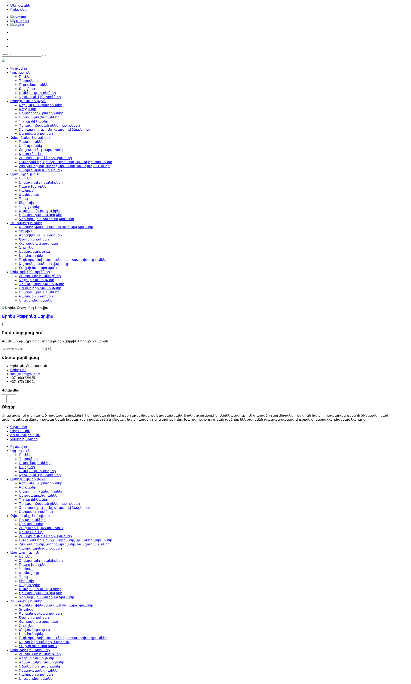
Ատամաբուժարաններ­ (39, 117)
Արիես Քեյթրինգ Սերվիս (27, 316)
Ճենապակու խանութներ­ (41, 284)
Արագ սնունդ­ (31, 154)
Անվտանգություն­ (34, 251)
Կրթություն (20, 72)
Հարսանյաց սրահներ (38, 243)
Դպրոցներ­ (28, 80)
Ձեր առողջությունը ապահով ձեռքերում (54, 129)
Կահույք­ (26, 190)
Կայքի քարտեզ (24, 439)
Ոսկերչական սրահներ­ (39, 292)
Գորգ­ (23, 198)
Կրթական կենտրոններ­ (40, 97)
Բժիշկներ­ (27, 109)
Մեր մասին (20, 5)
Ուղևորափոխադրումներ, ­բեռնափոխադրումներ (63, 259)
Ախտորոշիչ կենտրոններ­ (41, 113)
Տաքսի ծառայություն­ (38, 268)
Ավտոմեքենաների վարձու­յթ (44, 264)
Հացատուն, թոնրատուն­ (41, 150)
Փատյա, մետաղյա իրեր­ (40, 211)
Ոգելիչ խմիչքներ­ (34, 186)
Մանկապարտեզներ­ (37, 93)
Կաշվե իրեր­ (29, 207)
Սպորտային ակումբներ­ (40, 170)
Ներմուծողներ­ (31, 255)
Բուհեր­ (25, 76)
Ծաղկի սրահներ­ (34, 239)
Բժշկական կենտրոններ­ (40, 105)
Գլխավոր (18, 68)
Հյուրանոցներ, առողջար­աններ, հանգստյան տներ (64, 166)
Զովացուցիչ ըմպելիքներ (41, 182)
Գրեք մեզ (18, 9)
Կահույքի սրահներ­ (36, 296)
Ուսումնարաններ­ (35, 85)
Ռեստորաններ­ (32, 141)
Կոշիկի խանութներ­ (36, 280)
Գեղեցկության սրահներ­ (40, 235)
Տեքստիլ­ (26, 203)
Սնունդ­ (25, 178)
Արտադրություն (24, 174)
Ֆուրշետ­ (27, 247)
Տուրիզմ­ (26, 231)
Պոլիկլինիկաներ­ (33, 121)
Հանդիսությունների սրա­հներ (45, 158)
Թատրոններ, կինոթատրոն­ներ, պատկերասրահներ (65, 162)
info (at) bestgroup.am (25, 374)
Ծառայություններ (26, 223)
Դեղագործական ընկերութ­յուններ (49, 125)
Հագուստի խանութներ (40, 276)
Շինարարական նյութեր (40, 215)
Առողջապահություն (28, 101)
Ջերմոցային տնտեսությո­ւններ (46, 219)
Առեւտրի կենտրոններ (30, 272)
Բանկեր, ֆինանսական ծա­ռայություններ (56, 227)
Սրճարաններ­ (31, 146)
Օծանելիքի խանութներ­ (40, 288)
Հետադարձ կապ (26, 435)
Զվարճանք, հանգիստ (30, 137)
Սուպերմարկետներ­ (37, 300)
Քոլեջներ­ (27, 89)
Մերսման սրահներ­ (36, 133)
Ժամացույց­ (29, 194)
